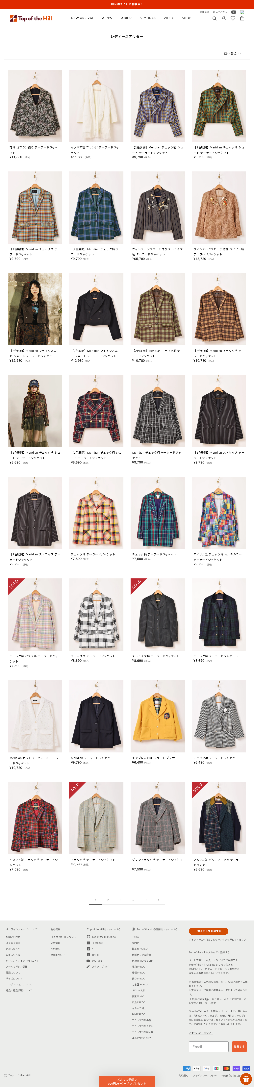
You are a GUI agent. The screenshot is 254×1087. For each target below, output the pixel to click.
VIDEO (169, 18)
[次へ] (159, 900)
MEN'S (106, 18)
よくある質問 (13, 943)
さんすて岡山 (139, 1008)
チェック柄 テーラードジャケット (93, 554)
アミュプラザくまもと (144, 1026)
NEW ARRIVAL (82, 18)
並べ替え (231, 53)
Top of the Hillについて (63, 937)
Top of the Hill (20, 1075)
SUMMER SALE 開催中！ (127, 4)
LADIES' (125, 18)
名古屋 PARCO (140, 984)
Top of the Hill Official (104, 937)
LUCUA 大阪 (138, 990)
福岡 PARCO (138, 1014)
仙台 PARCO (138, 978)
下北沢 (135, 937)
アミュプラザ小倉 (141, 1020)
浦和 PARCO (138, 966)
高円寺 (135, 943)
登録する (239, 1046)
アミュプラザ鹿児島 (142, 1032)
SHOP (186, 18)
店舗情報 (204, 12)
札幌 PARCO (138, 972)
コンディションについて (19, 984)
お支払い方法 (13, 954)
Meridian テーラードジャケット (92, 758)
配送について (13, 972)
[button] (127, 1081)
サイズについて (14, 978)
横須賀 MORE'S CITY (143, 960)
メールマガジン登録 (16, 966)
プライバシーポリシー (201, 1032)
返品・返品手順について (19, 990)
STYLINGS (148, 18)
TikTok (95, 954)
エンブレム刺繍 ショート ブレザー (155, 758)
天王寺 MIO (138, 996)
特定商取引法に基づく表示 (235, 1075)
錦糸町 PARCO (140, 948)
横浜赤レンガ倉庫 (141, 954)
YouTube (97, 960)
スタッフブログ (100, 966)
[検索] (215, 18)
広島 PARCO (138, 1002)
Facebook (97, 943)
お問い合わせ (13, 937)
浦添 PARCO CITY (141, 1038)
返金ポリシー (58, 954)
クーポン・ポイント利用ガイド (22, 960)
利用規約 (55, 948)
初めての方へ (220, 12)
